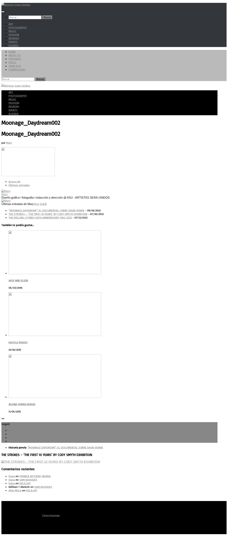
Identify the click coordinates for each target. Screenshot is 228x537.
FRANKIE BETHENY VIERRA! (35, 476)
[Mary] (6, 191)
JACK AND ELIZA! (18, 280)
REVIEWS (14, 38)
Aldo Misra (15, 490)
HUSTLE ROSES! (18, 342)
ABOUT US (15, 55)
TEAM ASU (15, 66)
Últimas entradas (19, 185)
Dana (12, 476)
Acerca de (14, 181)
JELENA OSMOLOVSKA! (22, 404)
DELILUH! (24, 483)
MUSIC (12, 31)
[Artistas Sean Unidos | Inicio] (15, 4)
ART (11, 24)
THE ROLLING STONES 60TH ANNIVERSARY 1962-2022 (40, 217)
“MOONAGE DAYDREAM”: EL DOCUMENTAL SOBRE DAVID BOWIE (46, 210)
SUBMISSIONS (17, 69)
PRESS (12, 62)
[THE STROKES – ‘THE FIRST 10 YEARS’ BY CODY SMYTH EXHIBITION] (50, 461)
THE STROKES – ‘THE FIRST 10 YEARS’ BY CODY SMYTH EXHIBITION (48, 214)
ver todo (40, 204)
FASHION (14, 34)
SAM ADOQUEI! (28, 479)
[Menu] (2, 11)
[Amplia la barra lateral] (2, 418)
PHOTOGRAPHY (18, 27)
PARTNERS (15, 59)
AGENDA (14, 45)
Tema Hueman (51, 515)
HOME (12, 51)
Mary (9, 142)
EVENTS (13, 41)
